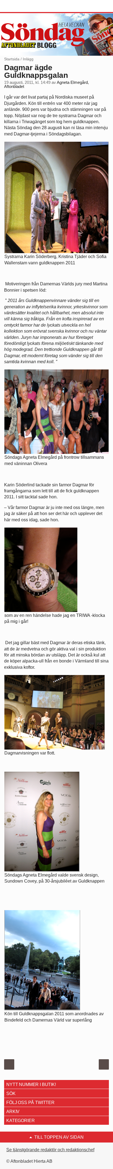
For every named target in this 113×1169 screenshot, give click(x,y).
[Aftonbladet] (24, 6)
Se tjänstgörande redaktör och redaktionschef (50, 1149)
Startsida (11, 59)
